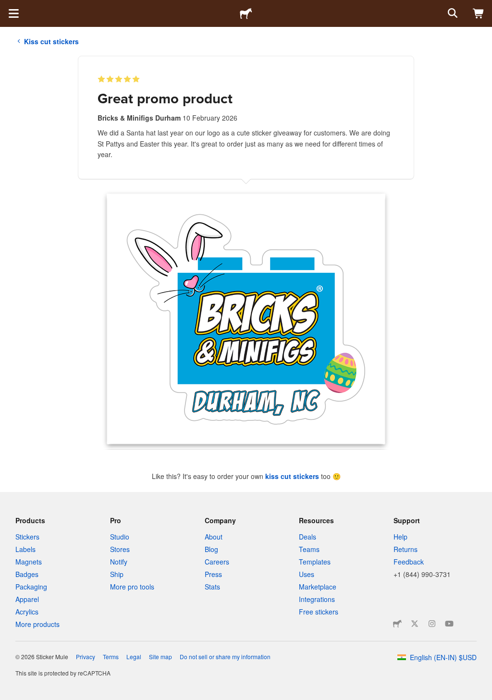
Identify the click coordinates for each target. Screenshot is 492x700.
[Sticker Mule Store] (397, 623)
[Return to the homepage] (246, 13)
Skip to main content (7, 7)
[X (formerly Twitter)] (414, 623)
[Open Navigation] (13, 13)
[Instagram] (432, 623)
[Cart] (478, 13)
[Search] (451, 13)
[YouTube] (449, 623)
